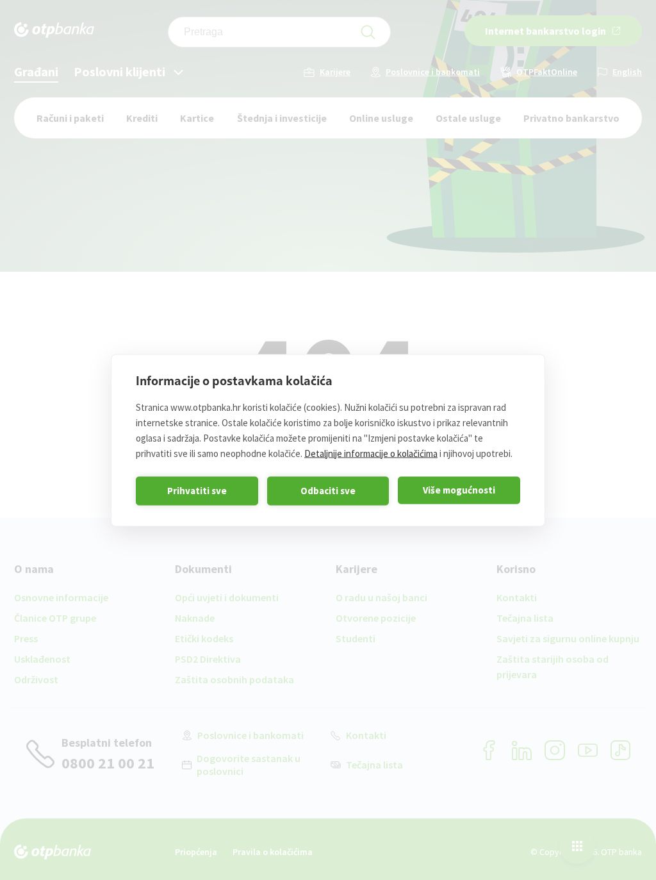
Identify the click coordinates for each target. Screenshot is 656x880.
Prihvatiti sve (197, 491)
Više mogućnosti (459, 490)
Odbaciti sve (328, 491)
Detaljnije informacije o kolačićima (371, 453)
